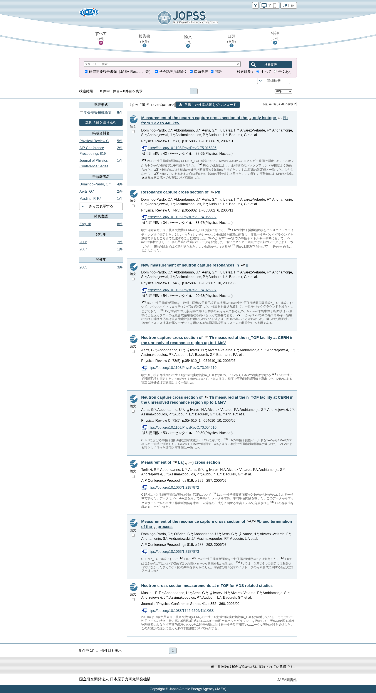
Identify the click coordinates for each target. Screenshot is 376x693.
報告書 (144, 38)
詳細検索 (274, 81)
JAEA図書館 (287, 680)
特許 (275, 35)
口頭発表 (201, 71)
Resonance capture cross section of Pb (180, 192)
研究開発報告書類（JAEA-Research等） (120, 71)
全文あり (285, 71)
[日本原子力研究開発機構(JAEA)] (89, 13)
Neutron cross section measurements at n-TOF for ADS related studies (207, 585)
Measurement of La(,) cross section (180, 462)
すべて (101, 35)
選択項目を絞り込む (101, 122)
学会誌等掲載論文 (173, 71)
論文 (188, 39)
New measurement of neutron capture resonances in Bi (195, 265)
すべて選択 (140, 105)
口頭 (231, 38)
